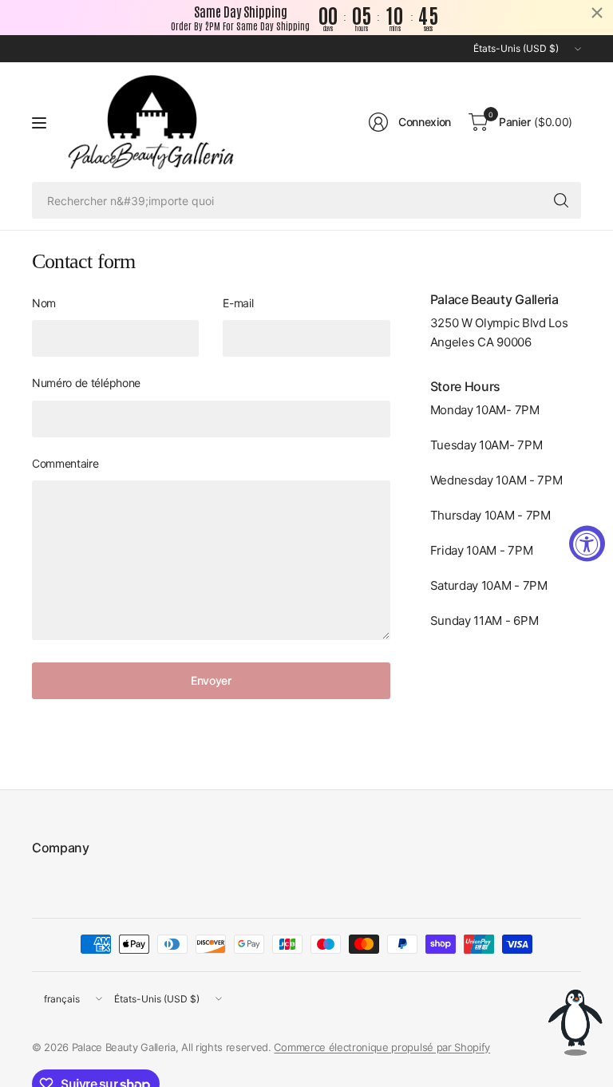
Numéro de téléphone (86, 382)
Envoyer (211, 680)
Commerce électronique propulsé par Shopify (382, 1047)
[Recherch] (561, 200)
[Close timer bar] (597, 12)
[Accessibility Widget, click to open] (587, 544)
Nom (44, 303)
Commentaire (65, 463)
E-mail (238, 303)
